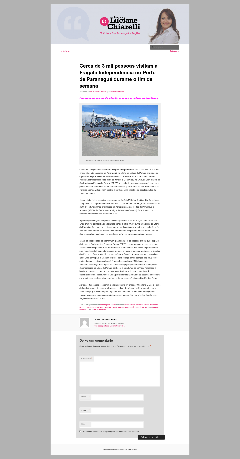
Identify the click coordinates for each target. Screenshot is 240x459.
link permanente (99, 309)
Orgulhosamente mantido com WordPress (120, 449)
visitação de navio (142, 307)
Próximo (174, 51)
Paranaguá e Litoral (108, 304)
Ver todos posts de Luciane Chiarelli (109, 326)
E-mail (85, 410)
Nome (85, 396)
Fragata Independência (94, 307)
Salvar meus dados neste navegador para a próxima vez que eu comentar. (111, 431)
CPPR (81, 307)
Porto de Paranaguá (126, 307)
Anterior (65, 51)
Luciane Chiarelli (117, 91)
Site (83, 424)
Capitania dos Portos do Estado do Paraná (141, 304)
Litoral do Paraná (110, 307)
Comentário (86, 358)
